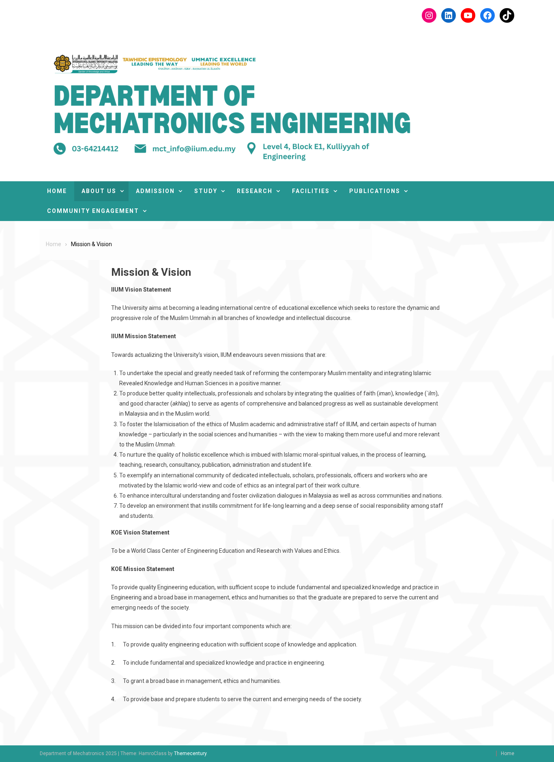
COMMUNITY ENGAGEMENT (93, 211)
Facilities (311, 191)
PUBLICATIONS (374, 191)
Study (205, 191)
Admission (155, 191)
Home (57, 191)
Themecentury (190, 753)
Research (255, 191)
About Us (99, 191)
